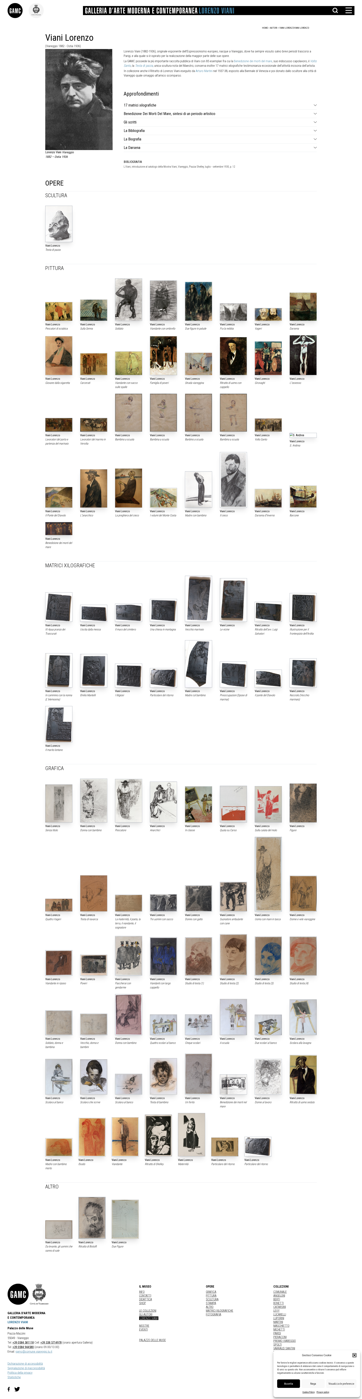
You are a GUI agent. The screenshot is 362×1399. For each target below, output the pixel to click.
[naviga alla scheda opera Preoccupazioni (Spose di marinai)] (233, 675)
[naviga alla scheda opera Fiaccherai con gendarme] (128, 955)
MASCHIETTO (281, 1326)
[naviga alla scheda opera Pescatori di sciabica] (58, 311)
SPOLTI (277, 1344)
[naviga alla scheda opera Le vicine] (233, 599)
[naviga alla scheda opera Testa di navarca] (93, 893)
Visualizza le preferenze (341, 1383)
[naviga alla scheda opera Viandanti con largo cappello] (163, 956)
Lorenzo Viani (149, 1318)
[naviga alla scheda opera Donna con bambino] (93, 800)
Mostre (144, 1326)
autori (273, 28)
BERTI (276, 1299)
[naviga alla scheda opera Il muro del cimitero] (128, 613)
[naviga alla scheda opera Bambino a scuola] (128, 413)
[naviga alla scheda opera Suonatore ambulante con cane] (233, 896)
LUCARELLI (279, 1314)
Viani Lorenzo (301, 28)
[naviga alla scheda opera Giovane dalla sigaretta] (58, 355)
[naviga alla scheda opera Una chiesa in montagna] (163, 610)
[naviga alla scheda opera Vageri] (268, 314)
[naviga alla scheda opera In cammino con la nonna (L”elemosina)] (58, 670)
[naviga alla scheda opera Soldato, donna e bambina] (58, 1023)
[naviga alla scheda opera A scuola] (233, 1017)
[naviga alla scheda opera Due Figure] (125, 1219)
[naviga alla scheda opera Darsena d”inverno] (268, 498)
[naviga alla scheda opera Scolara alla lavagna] (303, 1017)
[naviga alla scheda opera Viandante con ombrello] (163, 301)
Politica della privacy (20, 1372)
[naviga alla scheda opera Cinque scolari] (198, 1025)
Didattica (145, 1299)
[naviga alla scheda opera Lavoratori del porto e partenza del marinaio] (58, 425)
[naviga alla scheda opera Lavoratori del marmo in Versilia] (93, 425)
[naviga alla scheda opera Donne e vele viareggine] (303, 893)
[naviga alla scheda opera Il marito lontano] (58, 724)
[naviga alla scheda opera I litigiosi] (128, 675)
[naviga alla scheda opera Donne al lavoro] (268, 1076)
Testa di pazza (144, 65)
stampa (211, 1303)
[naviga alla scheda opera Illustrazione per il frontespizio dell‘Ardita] (303, 607)
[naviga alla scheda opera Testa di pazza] (58, 224)
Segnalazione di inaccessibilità (26, 1368)
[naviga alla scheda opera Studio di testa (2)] (233, 954)
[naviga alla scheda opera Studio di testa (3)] (268, 956)
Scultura (212, 1299)
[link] (18, 10)
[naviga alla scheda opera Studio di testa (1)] (198, 956)
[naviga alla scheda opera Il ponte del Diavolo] (268, 679)
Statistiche (14, 1377)
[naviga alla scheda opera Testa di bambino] (163, 1076)
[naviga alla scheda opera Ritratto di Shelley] (158, 1135)
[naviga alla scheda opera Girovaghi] (268, 358)
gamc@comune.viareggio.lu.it (33, 1351)
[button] (354, 1355)
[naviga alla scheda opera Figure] (303, 803)
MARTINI (278, 1322)
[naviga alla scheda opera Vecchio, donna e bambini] (93, 1024)
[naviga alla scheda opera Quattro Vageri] (58, 905)
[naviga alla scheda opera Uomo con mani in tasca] (268, 874)
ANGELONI (279, 1295)
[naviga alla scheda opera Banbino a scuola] (198, 413)
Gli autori (145, 1314)
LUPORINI (278, 1318)
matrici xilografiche (219, 1310)
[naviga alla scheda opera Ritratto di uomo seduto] (303, 1074)
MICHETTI (279, 1329)
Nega (313, 1383)
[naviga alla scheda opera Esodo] (92, 1137)
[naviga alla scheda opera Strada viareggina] (198, 364)
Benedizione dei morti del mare (253, 61)
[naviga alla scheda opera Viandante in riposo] (58, 962)
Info (142, 1292)
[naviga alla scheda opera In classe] (198, 804)
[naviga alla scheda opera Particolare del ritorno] (163, 678)
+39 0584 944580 (23, 1347)
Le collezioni (147, 1310)
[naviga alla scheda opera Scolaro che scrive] (93, 1076)
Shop (142, 1303)
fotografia (213, 1314)
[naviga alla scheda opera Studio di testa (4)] (303, 956)
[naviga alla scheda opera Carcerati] (93, 364)
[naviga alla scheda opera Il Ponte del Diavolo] (58, 497)
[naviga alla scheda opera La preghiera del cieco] (128, 488)
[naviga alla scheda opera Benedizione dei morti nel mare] (233, 1084)
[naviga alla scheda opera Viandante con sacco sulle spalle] (128, 363)
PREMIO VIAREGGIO (284, 1341)
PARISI (277, 1333)
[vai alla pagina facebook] (11, 1389)
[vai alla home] (18, 1294)
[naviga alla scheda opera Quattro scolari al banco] (163, 1025)
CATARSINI (279, 1307)
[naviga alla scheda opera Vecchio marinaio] (198, 598)
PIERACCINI (280, 1337)
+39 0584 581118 (23, 1342)
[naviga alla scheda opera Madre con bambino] (198, 489)
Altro (209, 1307)
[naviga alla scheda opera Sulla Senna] (93, 310)
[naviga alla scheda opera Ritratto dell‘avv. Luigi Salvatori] (268, 611)
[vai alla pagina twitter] (18, 1389)
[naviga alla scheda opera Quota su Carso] (233, 804)
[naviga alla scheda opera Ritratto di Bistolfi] (92, 1218)
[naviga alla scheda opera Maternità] (191, 1134)
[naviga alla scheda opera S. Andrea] (303, 435)
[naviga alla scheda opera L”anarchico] (93, 488)
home (265, 28)
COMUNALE (280, 1292)
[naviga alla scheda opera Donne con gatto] (198, 898)
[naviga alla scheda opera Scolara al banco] (58, 1076)
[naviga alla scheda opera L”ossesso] (303, 355)
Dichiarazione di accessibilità (25, 1363)
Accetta (288, 1383)
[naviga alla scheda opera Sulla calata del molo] (268, 804)
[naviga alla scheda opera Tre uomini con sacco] (163, 902)
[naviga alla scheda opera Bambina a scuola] (163, 413)
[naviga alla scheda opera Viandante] (125, 1137)
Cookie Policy (308, 1392)
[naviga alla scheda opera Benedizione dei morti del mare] (58, 528)
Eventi (143, 1329)
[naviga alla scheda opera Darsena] (303, 307)
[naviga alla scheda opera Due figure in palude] (198, 301)
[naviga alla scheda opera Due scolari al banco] (268, 1025)
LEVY (276, 1310)
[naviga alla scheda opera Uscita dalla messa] (93, 613)
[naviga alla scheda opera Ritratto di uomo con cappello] (233, 356)
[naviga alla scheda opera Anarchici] (163, 802)
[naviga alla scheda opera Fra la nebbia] (233, 312)
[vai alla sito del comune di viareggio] (39, 1294)
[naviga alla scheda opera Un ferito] (198, 1074)
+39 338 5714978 (51, 1342)
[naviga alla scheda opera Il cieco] (233, 479)
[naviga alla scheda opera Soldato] (128, 300)
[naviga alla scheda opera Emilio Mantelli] (93, 670)
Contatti (145, 1295)
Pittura (211, 1295)
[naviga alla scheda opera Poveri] (93, 965)
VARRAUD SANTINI (284, 1348)
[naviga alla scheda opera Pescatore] (128, 800)
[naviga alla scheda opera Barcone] (303, 496)
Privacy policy (323, 1392)
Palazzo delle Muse (152, 1340)
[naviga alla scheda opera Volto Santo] (268, 425)
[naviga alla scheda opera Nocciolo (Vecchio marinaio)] (303, 672)
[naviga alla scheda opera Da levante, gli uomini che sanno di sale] (58, 1229)
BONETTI (278, 1303)
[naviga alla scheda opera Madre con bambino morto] (58, 1147)
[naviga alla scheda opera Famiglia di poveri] (163, 355)
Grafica (211, 1292)
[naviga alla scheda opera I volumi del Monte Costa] (163, 497)
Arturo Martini (204, 71)
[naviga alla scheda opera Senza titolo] (58, 803)
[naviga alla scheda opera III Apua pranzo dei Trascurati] (58, 607)
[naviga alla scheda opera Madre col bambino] (198, 664)
